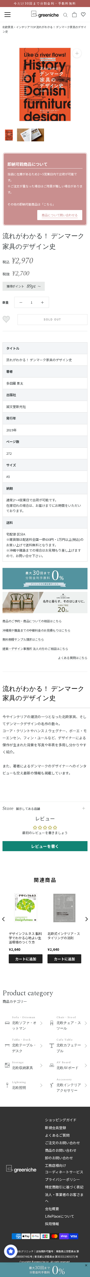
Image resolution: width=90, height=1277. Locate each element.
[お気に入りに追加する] (6, 319)
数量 (5, 302)
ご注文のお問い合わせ (62, 1142)
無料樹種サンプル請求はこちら (23, 639)
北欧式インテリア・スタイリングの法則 (64, 936)
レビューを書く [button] (45, 846)
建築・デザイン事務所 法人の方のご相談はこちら (35, 648)
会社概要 (52, 1208)
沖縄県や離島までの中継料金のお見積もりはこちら (36, 630)
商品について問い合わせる (60, 215)
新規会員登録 (55, 1127)
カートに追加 (25, 958)
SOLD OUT (53, 319)
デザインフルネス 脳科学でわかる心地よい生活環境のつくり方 (25, 938)
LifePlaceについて (59, 1216)
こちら (48, 204)
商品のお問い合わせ (60, 1150)
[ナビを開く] (7, 14)
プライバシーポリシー (62, 1179)
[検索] (65, 15)
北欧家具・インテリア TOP (19, 27)
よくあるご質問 (57, 1135)
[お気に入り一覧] (83, 14)
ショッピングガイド (60, 1119)
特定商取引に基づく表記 (64, 1186)
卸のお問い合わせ (59, 1157)
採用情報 (52, 1223)
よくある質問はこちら (73, 657)
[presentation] (3, 919)
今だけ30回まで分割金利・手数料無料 (45, 3)
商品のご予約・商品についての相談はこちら (32, 621)
